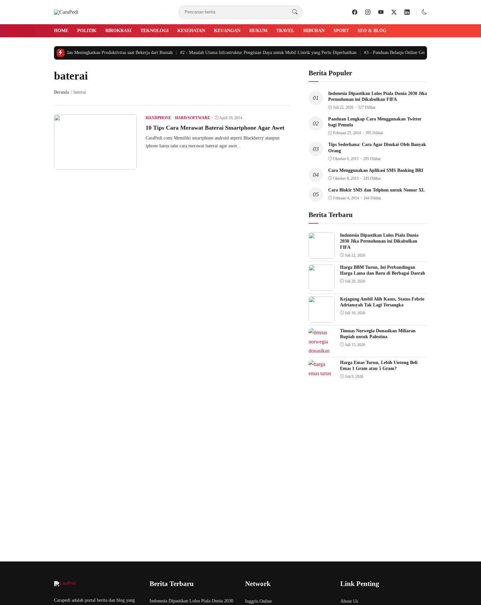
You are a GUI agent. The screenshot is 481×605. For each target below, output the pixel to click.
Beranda (61, 92)
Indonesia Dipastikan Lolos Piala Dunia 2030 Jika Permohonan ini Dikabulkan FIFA (379, 241)
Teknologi (154, 30)
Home (61, 30)
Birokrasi (118, 30)
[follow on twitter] (394, 12)
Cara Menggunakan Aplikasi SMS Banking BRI (375, 170)
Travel (285, 30)
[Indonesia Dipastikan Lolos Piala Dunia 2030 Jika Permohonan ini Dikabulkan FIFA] (322, 254)
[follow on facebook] (355, 12)
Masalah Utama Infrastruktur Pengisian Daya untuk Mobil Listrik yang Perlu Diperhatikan (264, 52)
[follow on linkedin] (407, 12)
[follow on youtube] (381, 12)
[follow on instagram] (368, 12)
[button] (424, 12)
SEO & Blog (372, 30)
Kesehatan (191, 30)
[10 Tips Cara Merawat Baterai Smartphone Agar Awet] (95, 165)
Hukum (258, 30)
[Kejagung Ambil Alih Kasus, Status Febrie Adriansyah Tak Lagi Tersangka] (322, 318)
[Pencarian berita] (294, 12)
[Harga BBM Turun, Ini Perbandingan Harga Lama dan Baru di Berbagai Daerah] (322, 286)
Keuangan (227, 30)
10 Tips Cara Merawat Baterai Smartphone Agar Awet (215, 127)
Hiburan (314, 30)
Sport (341, 30)
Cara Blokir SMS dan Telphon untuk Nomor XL (376, 190)
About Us (349, 601)
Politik (87, 30)
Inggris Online (258, 601)
